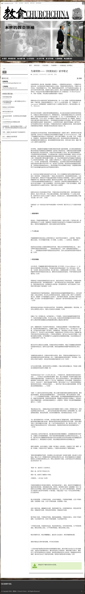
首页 (16, 3)
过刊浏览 (31, 58)
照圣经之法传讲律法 (8, 107)
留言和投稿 (38, 3)
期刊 (55, 74)
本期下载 (22, 58)
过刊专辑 (50, 58)
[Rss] (81, 591)
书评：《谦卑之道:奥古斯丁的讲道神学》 (14, 132)
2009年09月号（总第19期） (46, 74)
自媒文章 (69, 58)
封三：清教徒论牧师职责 (9, 136)
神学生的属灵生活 (7, 111)
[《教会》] (42, 12)
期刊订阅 (32, 3)
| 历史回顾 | (45, 65)
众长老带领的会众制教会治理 (11, 122)
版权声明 (27, 3)
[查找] (83, 3)
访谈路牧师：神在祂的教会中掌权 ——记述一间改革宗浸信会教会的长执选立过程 (14, 127)
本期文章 (13, 58)
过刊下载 (41, 58)
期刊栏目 (37, 65)
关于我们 (21, 3)
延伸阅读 (59, 58)
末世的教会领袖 (7, 97)
